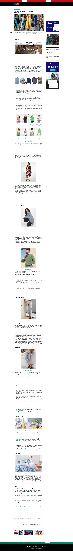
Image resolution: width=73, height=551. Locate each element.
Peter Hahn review (16, 519)
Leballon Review (25, 524)
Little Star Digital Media (40, 548)
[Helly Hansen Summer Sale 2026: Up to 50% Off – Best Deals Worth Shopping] (18, 532)
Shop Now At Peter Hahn (28, 55)
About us (30, 546)
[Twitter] (11, 36)
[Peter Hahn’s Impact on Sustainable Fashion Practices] (29, 30)
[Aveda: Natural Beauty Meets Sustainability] (39, 532)
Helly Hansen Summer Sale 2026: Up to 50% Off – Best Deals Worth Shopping (18, 537)
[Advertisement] (52, 14)
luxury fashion (29, 518)
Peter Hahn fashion (38, 518)
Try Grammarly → (47, 542)
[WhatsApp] (11, 44)
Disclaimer (39, 546)
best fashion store (16, 518)
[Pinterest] (11, 38)
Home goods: (25, 518)
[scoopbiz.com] (16, 4)
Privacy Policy (44, 546)
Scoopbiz (33, 548)
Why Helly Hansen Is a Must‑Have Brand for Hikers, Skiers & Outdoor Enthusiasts (28, 537)
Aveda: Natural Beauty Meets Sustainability (38, 536)
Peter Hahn (33, 518)
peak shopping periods (19, 410)
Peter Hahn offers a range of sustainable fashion (23, 506)
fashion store (21, 518)
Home (27, 546)
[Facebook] (11, 34)
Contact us (35, 546)
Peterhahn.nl (37, 372)
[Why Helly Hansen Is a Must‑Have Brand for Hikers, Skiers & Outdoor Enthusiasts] (28, 532)
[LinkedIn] (11, 40)
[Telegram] (11, 42)
